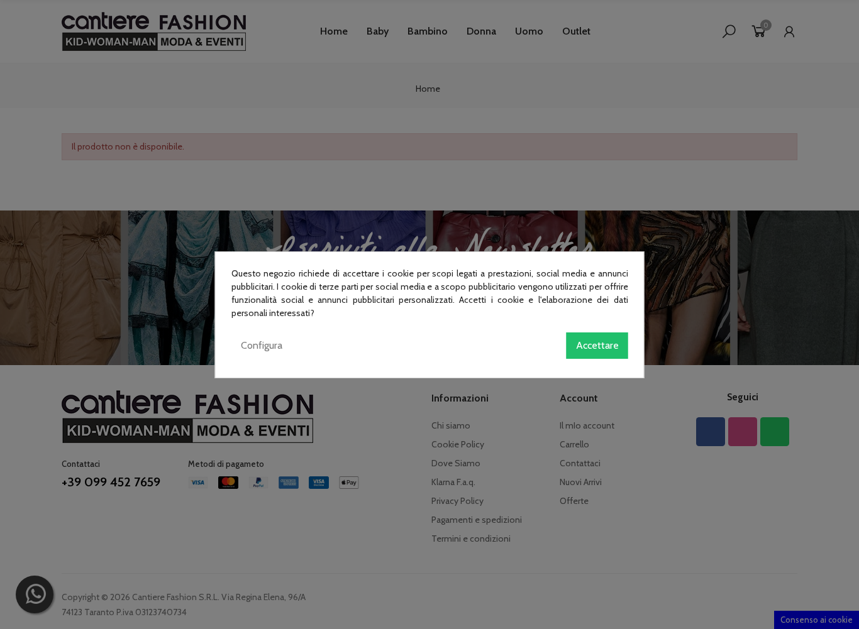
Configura (261, 345)
